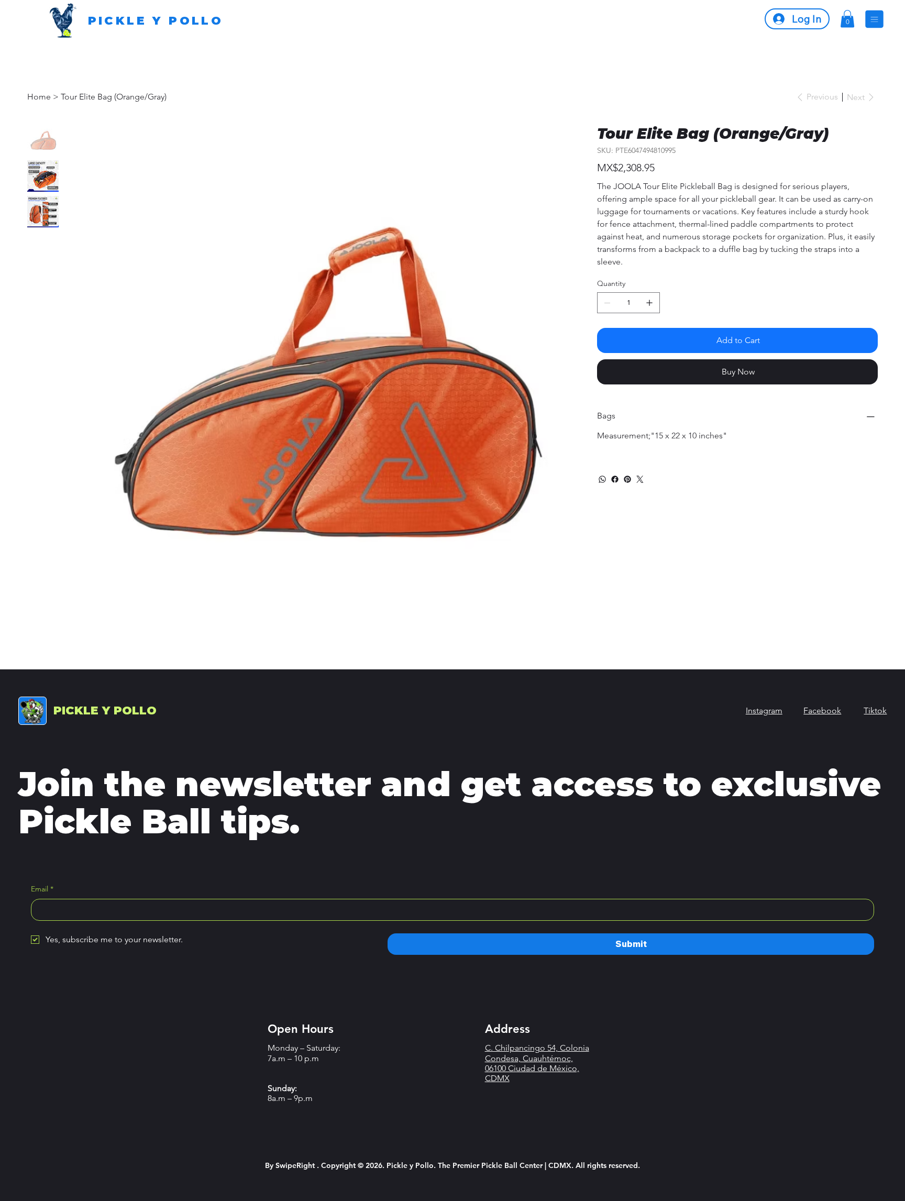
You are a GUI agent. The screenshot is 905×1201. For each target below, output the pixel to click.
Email (42, 889)
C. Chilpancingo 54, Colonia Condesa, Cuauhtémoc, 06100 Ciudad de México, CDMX (537, 1063)
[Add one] (649, 302)
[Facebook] (615, 479)
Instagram (764, 710)
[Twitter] (640, 479)
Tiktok (875, 710)
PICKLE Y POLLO (156, 21)
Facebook (822, 710)
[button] (847, 18)
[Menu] (874, 19)
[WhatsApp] (602, 479)
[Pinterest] (627, 479)
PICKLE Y (105, 710)
